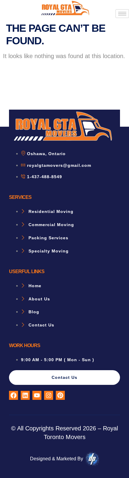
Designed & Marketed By (56, 458)
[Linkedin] (25, 395)
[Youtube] (36, 395)
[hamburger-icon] (122, 13)
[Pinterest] (60, 395)
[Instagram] (48, 395)
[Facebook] (13, 395)
